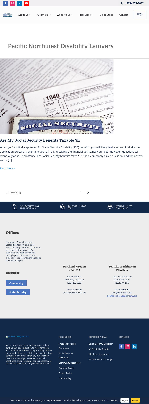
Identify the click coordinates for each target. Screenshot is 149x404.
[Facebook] (121, 346)
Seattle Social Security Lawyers (122, 295)
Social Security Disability (101, 343)
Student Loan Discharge (100, 359)
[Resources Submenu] (93, 15)
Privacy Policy (65, 373)
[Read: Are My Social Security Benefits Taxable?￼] (56, 96)
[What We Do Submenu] (73, 15)
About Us (23, 14)
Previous (13, 193)
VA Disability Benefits (99, 349)
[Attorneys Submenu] (51, 15)
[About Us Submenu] (31, 15)
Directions (74, 269)
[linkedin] (19, 3)
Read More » (7, 168)
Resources (85, 14)
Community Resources (70, 362)
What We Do (64, 14)
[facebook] (5, 3)
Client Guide (106, 14)
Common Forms (66, 368)
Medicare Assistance (99, 354)
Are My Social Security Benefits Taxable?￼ (40, 140)
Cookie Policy (65, 378)
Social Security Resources (66, 355)
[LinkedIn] (134, 346)
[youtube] (26, 3)
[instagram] (12, 3)
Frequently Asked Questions (67, 346)
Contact (123, 14)
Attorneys (42, 14)
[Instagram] (127, 346)
